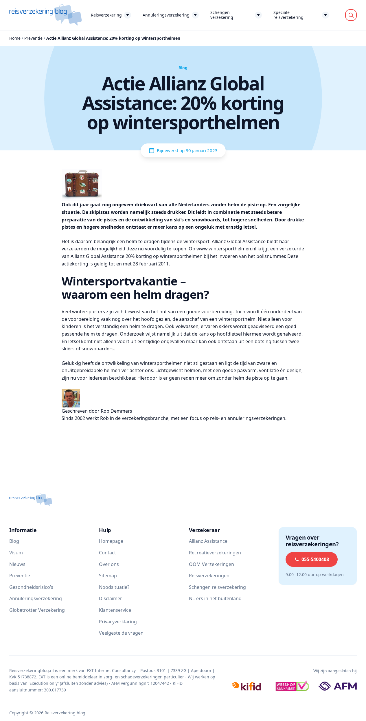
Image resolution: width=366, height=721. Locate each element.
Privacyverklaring (118, 621)
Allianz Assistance (208, 541)
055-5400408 (315, 559)
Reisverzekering (106, 15)
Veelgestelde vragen (121, 633)
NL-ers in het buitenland (215, 598)
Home (15, 38)
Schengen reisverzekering (217, 587)
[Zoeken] (351, 15)
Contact (107, 552)
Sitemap (108, 575)
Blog (14, 541)
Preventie (33, 38)
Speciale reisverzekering (288, 15)
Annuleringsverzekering (166, 15)
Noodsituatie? (114, 587)
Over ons (109, 564)
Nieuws (17, 564)
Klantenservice (115, 610)
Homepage (111, 541)
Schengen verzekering (221, 15)
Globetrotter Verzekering (37, 610)
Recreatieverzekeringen (215, 552)
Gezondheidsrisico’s (31, 587)
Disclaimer (110, 598)
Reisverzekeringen (209, 575)
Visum (16, 552)
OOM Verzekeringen (211, 564)
